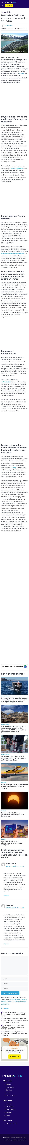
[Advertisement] (14, 100)
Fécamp (13, 467)
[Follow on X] (8, 1124)
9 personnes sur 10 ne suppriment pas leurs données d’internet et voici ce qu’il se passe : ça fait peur (14, 1020)
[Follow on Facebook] (5, 1124)
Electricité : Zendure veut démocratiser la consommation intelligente (12, 843)
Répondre (6, 895)
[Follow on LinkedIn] (10, 1124)
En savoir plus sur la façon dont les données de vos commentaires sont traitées (14, 1002)
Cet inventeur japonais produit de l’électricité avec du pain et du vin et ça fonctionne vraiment (13, 758)
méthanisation (6, 382)
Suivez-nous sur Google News (12, 666)
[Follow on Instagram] (13, 1124)
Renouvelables (6, 12)
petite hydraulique (17, 168)
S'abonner (9, 5)
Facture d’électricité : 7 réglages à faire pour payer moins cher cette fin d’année (13, 1014)
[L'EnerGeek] (11, 2)
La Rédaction (8, 25)
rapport (21, 73)
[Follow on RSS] (16, 1124)
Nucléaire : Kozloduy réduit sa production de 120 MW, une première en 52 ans (14, 1033)
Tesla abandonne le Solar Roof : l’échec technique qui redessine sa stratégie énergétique (12, 1027)
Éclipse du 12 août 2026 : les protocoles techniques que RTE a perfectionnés (12, 814)
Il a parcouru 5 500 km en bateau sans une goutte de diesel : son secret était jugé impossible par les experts (14, 700)
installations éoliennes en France (12, 253)
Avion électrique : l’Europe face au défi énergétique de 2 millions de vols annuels (14, 786)
